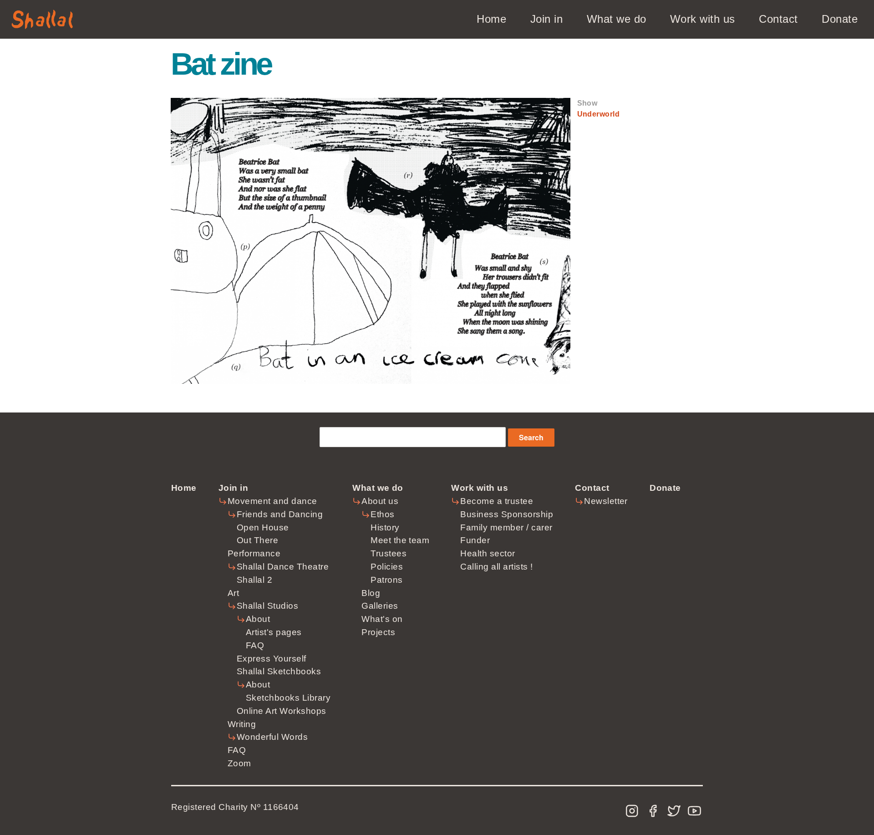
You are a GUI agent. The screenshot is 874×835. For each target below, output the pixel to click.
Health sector (487, 553)
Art (233, 593)
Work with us (702, 19)
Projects (378, 632)
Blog (370, 593)
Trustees (389, 553)
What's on (381, 619)
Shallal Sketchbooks (279, 671)
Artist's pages (274, 632)
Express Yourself (271, 658)
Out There (257, 540)
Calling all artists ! (496, 566)
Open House (263, 527)
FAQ (255, 645)
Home (491, 19)
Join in (546, 19)
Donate (840, 19)
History (385, 527)
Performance (254, 553)
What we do (616, 19)
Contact (778, 19)
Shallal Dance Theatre (283, 566)
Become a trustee (496, 501)
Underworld (598, 114)
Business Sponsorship (506, 514)
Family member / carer (506, 527)
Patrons (386, 580)
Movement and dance (272, 501)
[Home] (42, 15)
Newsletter (606, 501)
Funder (475, 540)
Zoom (239, 763)
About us (379, 501)
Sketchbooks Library (288, 698)
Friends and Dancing (280, 514)
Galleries (379, 606)
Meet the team (400, 540)
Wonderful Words (272, 737)
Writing (242, 724)
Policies (387, 566)
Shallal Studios (267, 606)
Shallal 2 (254, 580)
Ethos (382, 514)
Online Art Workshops (281, 711)
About (258, 619)
